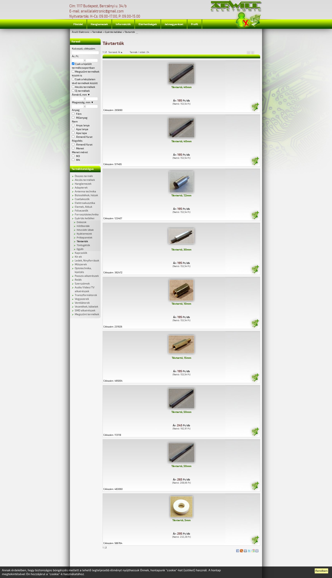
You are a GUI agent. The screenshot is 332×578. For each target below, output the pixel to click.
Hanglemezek (99, 24)
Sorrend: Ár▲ (118, 52)
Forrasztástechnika (87, 214)
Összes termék (84, 176)
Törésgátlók (83, 245)
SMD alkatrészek (85, 310)
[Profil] (242, 20)
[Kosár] (255, 20)
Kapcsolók (81, 253)
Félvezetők (81, 210)
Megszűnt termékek (87, 314)
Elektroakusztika (85, 203)
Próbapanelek (84, 237)
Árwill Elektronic (81, 32)
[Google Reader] (253, 550)
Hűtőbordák (83, 226)
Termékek (97, 32)
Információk (123, 24)
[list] (252, 52)
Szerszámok (82, 283)
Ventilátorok (82, 302)
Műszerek (81, 264)
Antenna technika (85, 191)
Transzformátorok (86, 295)
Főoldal (78, 24)
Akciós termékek (85, 180)
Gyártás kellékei (113, 32)
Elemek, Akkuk (83, 206)
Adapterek (81, 187)
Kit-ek (78, 256)
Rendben (321, 571)
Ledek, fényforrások (87, 260)
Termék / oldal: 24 (139, 52)
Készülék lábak (85, 230)
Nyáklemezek (84, 233)
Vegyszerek (82, 299)
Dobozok (81, 222)
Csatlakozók (82, 199)
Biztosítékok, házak (86, 195)
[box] (249, 52)
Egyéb (80, 249)
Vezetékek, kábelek (86, 306)
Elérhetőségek (148, 24)
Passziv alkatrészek (87, 276)
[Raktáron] (255, 107)
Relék (78, 279)
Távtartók (129, 32)
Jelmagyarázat (174, 24)
